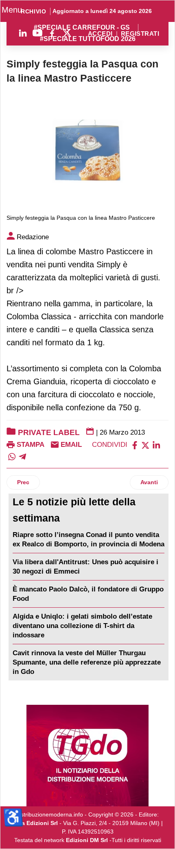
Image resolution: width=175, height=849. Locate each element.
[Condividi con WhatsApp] (12, 456)
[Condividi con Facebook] (135, 444)
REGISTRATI (140, 34)
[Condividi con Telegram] (22, 456)
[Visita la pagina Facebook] (52, 33)
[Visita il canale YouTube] (37, 33)
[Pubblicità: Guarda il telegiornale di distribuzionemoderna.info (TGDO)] (87, 755)
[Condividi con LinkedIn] (156, 444)
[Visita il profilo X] (67, 33)
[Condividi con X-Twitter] (145, 444)
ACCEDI (100, 34)
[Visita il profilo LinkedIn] (23, 33)
